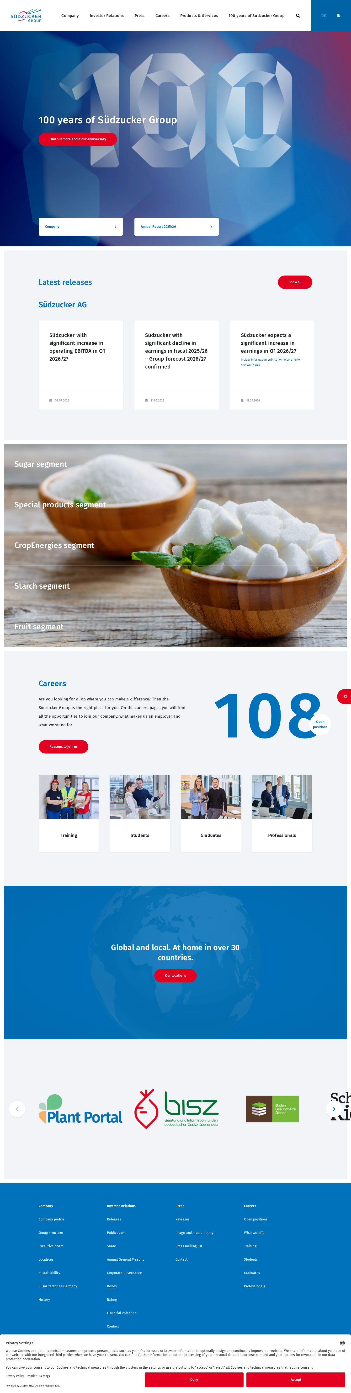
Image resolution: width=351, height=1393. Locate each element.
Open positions (256, 1219)
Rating (112, 1300)
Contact (113, 1326)
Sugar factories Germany (58, 1286)
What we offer (255, 1233)
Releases (114, 1219)
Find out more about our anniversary (77, 139)
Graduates (252, 1273)
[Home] (26, 15)
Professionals (254, 1286)
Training (250, 1246)
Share (111, 1246)
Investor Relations (107, 15)
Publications (116, 1233)
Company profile (51, 1219)
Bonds (112, 1286)
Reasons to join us (63, 747)
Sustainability (49, 1273)
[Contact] (344, 696)
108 (270, 716)
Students (251, 1259)
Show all (295, 282)
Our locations (175, 976)
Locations (46, 1259)
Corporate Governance (124, 1273)
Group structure (51, 1233)
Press (140, 15)
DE (323, 16)
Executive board (51, 1246)
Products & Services (199, 15)
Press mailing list (189, 1246)
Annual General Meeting (125, 1259)
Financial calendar (121, 1313)
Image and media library (194, 1233)
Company (70, 15)
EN (338, 16)
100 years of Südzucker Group (257, 15)
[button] (333, 1108)
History (44, 1300)
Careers (162, 15)
